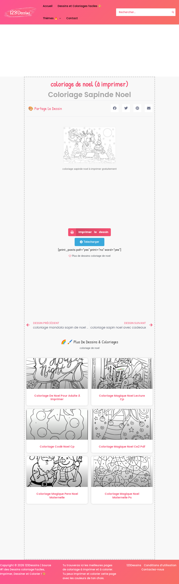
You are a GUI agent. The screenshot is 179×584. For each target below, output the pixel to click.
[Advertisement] (89, 50)
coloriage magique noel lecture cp (122, 397)
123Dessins (134, 565)
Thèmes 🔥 (50, 18)
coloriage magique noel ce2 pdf (122, 447)
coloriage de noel (72, 84)
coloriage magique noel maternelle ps (122, 495)
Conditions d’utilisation (160, 565)
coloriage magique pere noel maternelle (57, 495)
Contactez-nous (152, 569)
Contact (72, 18)
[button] (115, 108)
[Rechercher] (173, 12)
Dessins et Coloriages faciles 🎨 (79, 6)
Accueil (47, 6)
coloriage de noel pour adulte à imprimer (57, 397)
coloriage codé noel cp (57, 447)
